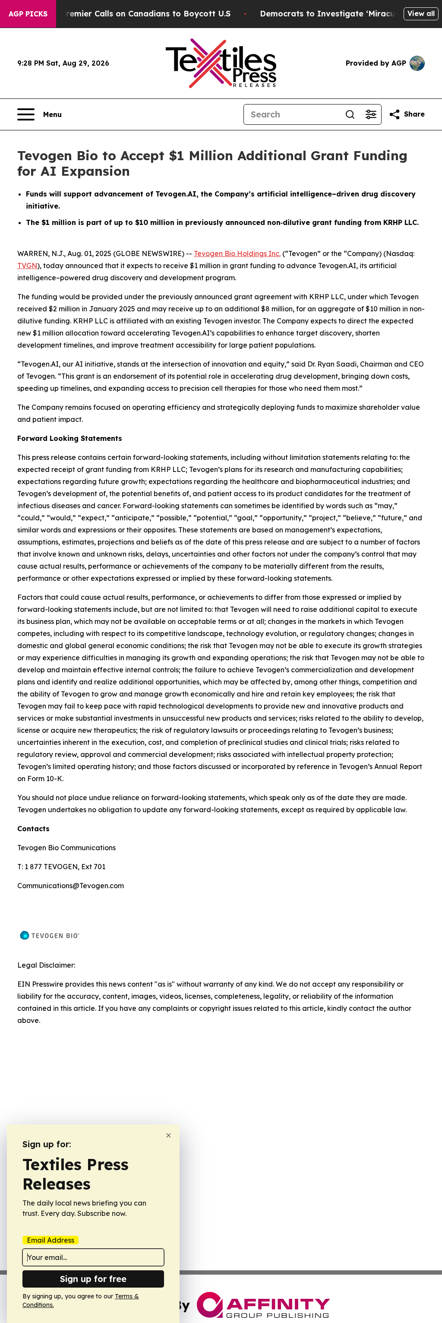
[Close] (168, 1135)
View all (421, 13)
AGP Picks (28, 13)
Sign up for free (93, 1278)
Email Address (50, 1240)
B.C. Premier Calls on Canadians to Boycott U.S (137, 14)
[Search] (350, 114)
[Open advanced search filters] (370, 114)
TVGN (27, 265)
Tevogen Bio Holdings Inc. (237, 253)
